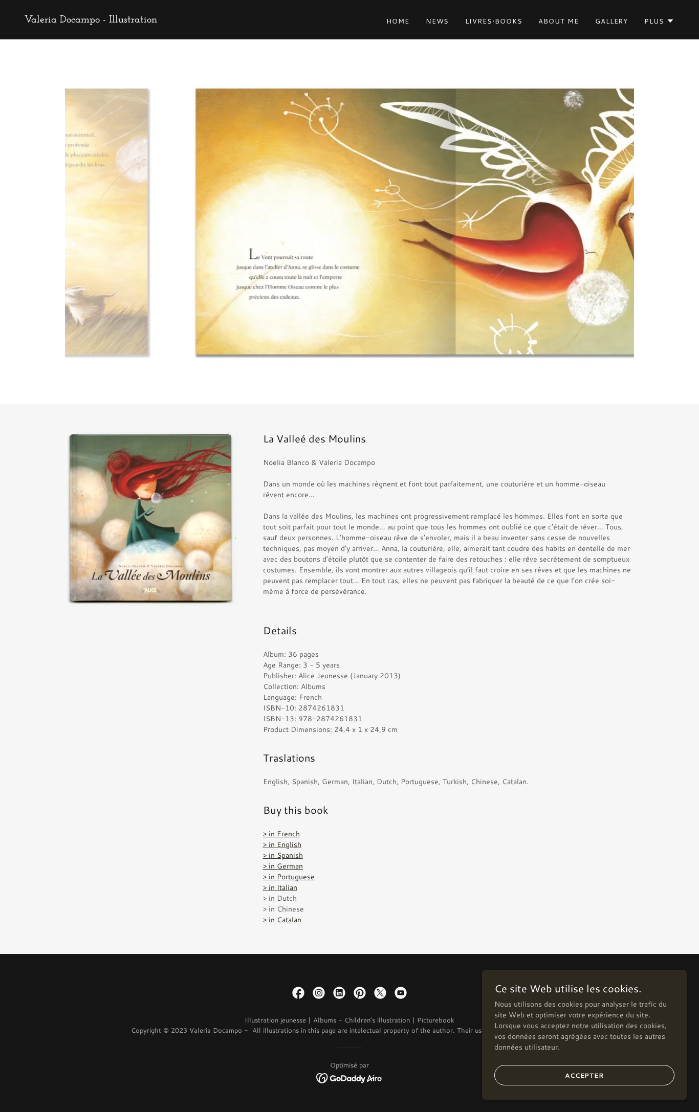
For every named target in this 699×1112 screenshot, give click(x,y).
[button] (659, 21)
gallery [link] (611, 21)
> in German (283, 866)
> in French (281, 834)
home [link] (397, 21)
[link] (91, 20)
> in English (282, 844)
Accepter (584, 1075)
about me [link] (558, 21)
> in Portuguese (289, 877)
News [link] (437, 21)
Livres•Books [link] (493, 21)
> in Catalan (282, 920)
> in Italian (280, 887)
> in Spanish (283, 855)
